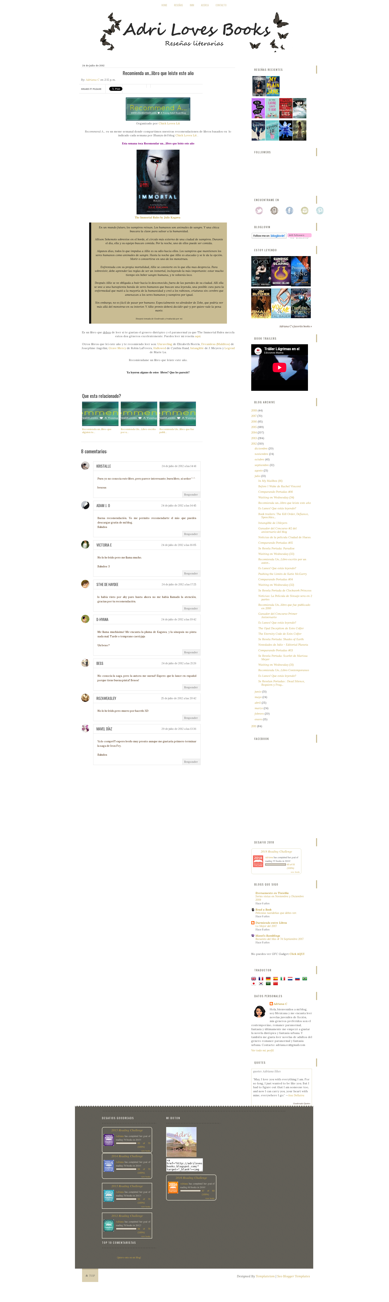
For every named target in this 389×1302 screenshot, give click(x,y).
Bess (99, 663)
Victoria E (104, 545)
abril (258, 702)
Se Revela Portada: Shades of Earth (281, 639)
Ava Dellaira (296, 1095)
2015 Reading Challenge (127, 1130)
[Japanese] (254, 983)
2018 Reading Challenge (276, 851)
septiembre (262, 465)
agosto (259, 470)
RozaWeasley (106, 698)
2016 (254, 421)
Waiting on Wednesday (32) (276, 585)
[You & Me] (281, 317)
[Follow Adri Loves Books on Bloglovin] (269, 237)
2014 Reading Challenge (127, 1156)
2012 (254, 443)
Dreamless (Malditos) (215, 344)
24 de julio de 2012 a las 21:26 (178, 663)
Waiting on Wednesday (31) (276, 664)
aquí (197, 336)
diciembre (261, 448)
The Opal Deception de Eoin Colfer (281, 628)
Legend (229, 348)
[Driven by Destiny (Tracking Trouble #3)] (301, 317)
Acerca (205, 5)
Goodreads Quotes (301, 1103)
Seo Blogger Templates (293, 1276)
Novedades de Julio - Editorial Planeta (283, 644)
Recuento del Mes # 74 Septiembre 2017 (279, 939)
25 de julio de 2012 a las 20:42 (178, 698)
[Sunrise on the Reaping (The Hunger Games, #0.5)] (281, 285)
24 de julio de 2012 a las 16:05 (178, 545)
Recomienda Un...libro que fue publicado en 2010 (284, 606)
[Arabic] (269, 983)
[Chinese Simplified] (276, 983)
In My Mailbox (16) (270, 481)
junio (258, 691)
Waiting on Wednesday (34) (276, 497)
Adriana (269, 857)
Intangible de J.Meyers (272, 523)
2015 (254, 427)
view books (295, 872)
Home (164, 5)
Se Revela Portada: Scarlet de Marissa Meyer (283, 657)
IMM (192, 5)
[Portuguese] (305, 979)
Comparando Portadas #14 (275, 579)
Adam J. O (103, 505)
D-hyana (102, 619)
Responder (191, 494)
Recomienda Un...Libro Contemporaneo (283, 670)
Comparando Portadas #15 (275, 543)
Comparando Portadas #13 (275, 650)
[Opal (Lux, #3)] (261, 285)
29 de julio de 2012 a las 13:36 (178, 729)
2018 (254, 410)
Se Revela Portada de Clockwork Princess (284, 590)
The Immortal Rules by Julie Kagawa (157, 217)
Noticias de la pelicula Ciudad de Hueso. (284, 537)
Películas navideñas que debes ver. (276, 913)
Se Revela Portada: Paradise (276, 548)
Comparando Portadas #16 (275, 492)
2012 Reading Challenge (127, 1215)
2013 (254, 438)
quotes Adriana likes (267, 1071)
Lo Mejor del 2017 (266, 926)
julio (258, 476)
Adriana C (92, 80)
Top (92, 1276)
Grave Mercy (117, 348)
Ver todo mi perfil (262, 1050)
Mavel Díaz (104, 728)
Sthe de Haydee (107, 584)
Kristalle (103, 466)
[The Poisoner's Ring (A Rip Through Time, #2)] (301, 285)
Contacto (221, 5)
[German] (269, 979)
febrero (260, 713)
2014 (254, 432)
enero (259, 719)
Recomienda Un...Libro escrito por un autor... (282, 561)
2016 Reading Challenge (191, 1177)
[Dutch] (291, 979)
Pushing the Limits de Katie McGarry (282, 574)
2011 (254, 726)
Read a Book (263, 909)
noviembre (262, 454)
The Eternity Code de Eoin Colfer (279, 634)
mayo (258, 697)
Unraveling (164, 344)
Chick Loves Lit (169, 123)
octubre (260, 459)
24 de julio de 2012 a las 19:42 (178, 619)
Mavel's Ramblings (267, 936)
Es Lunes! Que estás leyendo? (277, 508)
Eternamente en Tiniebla (272, 893)
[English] (254, 979)
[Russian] (298, 979)
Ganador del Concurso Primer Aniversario (277, 615)
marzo (259, 708)
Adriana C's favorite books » (295, 326)
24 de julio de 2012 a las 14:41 (179, 466)
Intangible (197, 348)
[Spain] (276, 979)
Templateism (265, 1276)
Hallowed (159, 348)
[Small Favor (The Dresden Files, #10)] (261, 317)
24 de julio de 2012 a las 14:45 (178, 505)
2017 (254, 416)
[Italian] (283, 979)
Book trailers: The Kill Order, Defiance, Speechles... (283, 515)
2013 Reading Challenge (127, 1186)
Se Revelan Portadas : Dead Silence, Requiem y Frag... (281, 682)
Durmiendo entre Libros (271, 923)
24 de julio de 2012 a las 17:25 (179, 584)
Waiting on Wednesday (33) (276, 554)
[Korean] (262, 983)
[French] (262, 979)
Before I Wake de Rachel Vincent (279, 486)
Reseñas (178, 5)
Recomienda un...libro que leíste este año (284, 503)
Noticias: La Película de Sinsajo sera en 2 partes (285, 597)
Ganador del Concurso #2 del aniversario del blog (277, 530)
